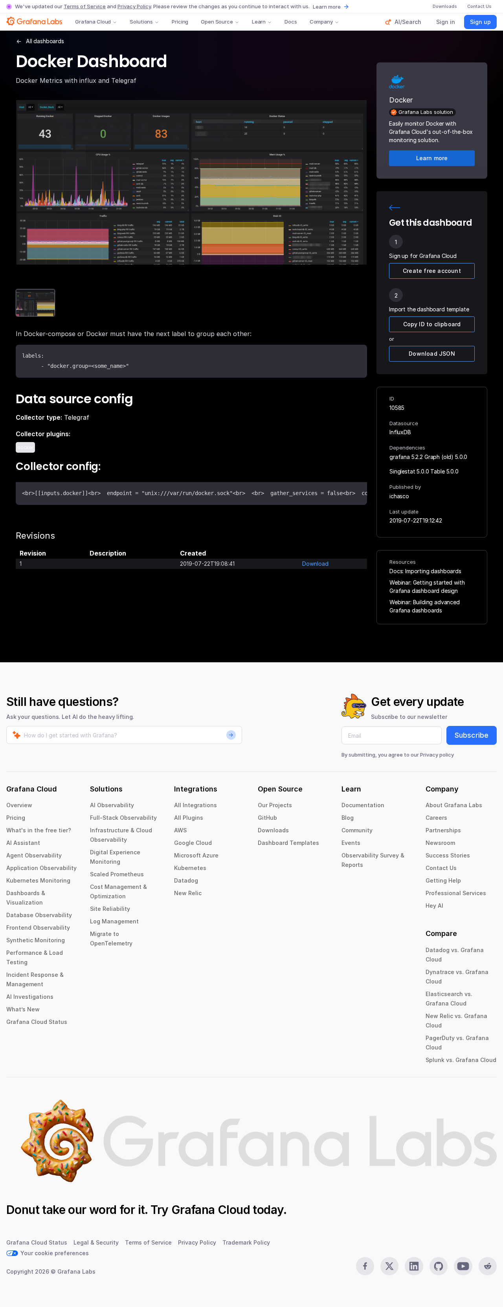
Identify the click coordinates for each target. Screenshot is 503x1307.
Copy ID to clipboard (432, 324)
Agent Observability (34, 855)
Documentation (362, 805)
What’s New (23, 1009)
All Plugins (188, 817)
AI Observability (112, 805)
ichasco (399, 496)
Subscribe (471, 735)
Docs (291, 21)
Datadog (186, 880)
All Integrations (195, 805)
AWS (180, 830)
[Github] (439, 1266)
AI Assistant (23, 842)
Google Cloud (193, 842)
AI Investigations (29, 996)
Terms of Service (85, 6)
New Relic (188, 893)
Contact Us (441, 868)
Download (315, 563)
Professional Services (456, 893)
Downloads (273, 830)
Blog (347, 817)
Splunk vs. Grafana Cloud (461, 1060)
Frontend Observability (38, 927)
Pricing (180, 21)
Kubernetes (190, 868)
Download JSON (432, 353)
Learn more (327, 7)
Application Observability (41, 868)
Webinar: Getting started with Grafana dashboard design (426, 586)
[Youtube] (463, 1266)
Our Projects (275, 805)
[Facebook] (365, 1266)
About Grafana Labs (454, 805)
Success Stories (448, 855)
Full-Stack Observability (123, 817)
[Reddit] (488, 1266)
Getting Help (443, 880)
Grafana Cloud (93, 21)
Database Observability (39, 915)
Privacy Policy (134, 6)
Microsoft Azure (196, 855)
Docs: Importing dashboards (425, 571)
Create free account (432, 270)
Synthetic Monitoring (35, 940)
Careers (436, 817)
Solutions (141, 21)
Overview (19, 805)
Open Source (217, 21)
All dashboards (45, 41)
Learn (259, 21)
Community (357, 830)
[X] (389, 1266)
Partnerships (443, 830)
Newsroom (440, 842)
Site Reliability (110, 908)
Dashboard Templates (288, 842)
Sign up (480, 21)
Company (321, 21)
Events (350, 842)
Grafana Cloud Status (36, 1021)
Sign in (445, 21)
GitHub (267, 817)
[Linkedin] (414, 1266)
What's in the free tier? (38, 830)
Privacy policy (437, 754)
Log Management (114, 921)
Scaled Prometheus (117, 874)
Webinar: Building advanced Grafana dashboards (424, 606)
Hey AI (434, 905)
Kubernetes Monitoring (38, 880)
